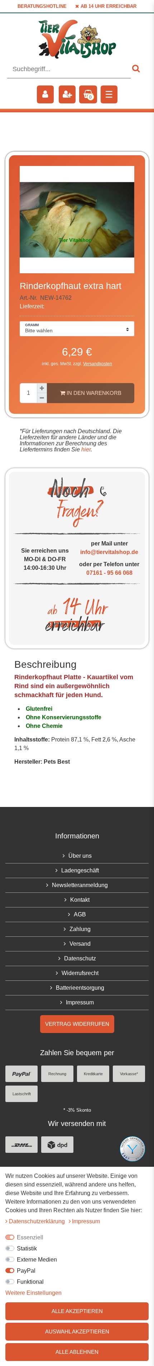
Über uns (80, 856)
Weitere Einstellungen (33, 1293)
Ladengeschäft (80, 870)
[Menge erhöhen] (42, 388)
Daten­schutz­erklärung (37, 1221)
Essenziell (30, 1237)
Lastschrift (22, 1094)
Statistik (27, 1248)
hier (85, 449)
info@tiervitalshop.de (109, 552)
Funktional (30, 1282)
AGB (80, 914)
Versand (80, 944)
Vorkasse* (129, 1074)
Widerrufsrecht (80, 973)
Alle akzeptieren (77, 1311)
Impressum (80, 1002)
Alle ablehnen (77, 1352)
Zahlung (80, 929)
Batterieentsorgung (80, 988)
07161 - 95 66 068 (109, 573)
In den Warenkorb (93, 393)
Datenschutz (80, 958)
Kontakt (80, 900)
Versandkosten (97, 363)
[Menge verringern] (42, 398)
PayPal (26, 1271)
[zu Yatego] (132, 1149)
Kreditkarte (93, 1074)
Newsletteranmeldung (80, 885)
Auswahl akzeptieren (77, 1331)
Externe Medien (37, 1260)
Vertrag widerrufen (77, 1024)
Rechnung (57, 1074)
